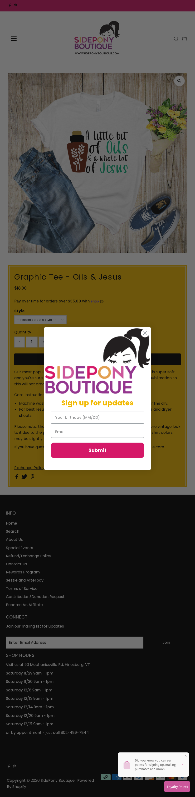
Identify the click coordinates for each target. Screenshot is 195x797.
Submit (97, 450)
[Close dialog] (145, 333)
